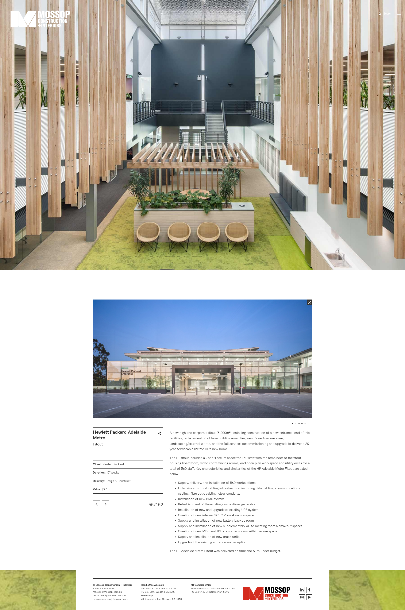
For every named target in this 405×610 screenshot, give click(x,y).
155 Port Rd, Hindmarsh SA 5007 (160, 588)
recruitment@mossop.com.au (110, 595)
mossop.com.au (102, 599)
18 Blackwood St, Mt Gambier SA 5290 (213, 588)
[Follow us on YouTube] (309, 597)
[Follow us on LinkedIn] (302, 590)
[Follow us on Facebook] (309, 590)
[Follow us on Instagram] (302, 597)
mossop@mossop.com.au (107, 592)
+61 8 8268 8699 (105, 588)
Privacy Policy (120, 599)
